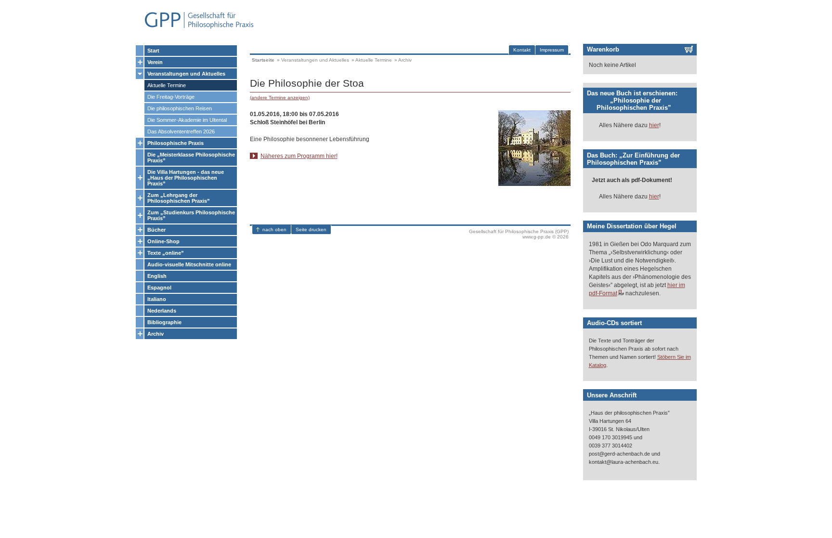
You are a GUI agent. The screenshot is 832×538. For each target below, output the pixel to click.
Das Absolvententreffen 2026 (181, 131)
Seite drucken (311, 229)
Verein (155, 62)
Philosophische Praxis (175, 143)
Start (153, 50)
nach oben (274, 229)
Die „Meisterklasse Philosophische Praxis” (191, 157)
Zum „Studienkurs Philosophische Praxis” (191, 215)
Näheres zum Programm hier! (299, 156)
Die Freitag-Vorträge (171, 97)
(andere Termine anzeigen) (280, 97)
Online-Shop (163, 241)
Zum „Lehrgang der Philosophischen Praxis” (178, 198)
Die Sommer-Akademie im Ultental (187, 120)
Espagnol (159, 287)
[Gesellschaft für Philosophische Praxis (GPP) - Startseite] (195, 27)
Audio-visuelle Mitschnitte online (189, 264)
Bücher (156, 230)
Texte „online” (165, 253)
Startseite (263, 60)
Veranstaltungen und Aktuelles (186, 74)
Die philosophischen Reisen (179, 108)
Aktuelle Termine (166, 85)
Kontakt (522, 49)
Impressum (552, 49)
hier (654, 125)
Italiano (156, 299)
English (157, 276)
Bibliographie (164, 322)
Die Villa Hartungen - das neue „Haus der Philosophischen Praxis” (185, 177)
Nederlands (161, 311)
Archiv (155, 334)
